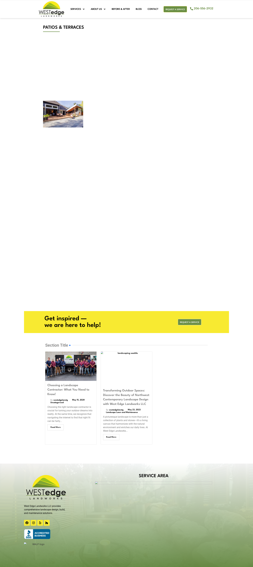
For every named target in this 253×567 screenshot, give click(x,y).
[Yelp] (40, 523)
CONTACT (153, 9)
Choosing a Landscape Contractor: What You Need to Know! (68, 390)
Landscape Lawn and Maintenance (122, 412)
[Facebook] (27, 523)
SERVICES (75, 9)
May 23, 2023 (134, 410)
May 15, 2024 (78, 400)
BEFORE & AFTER (121, 9)
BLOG (139, 9)
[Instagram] (33, 523)
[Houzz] (47, 523)
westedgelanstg (60, 400)
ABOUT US (96, 9)
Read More (56, 427)
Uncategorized (57, 403)
